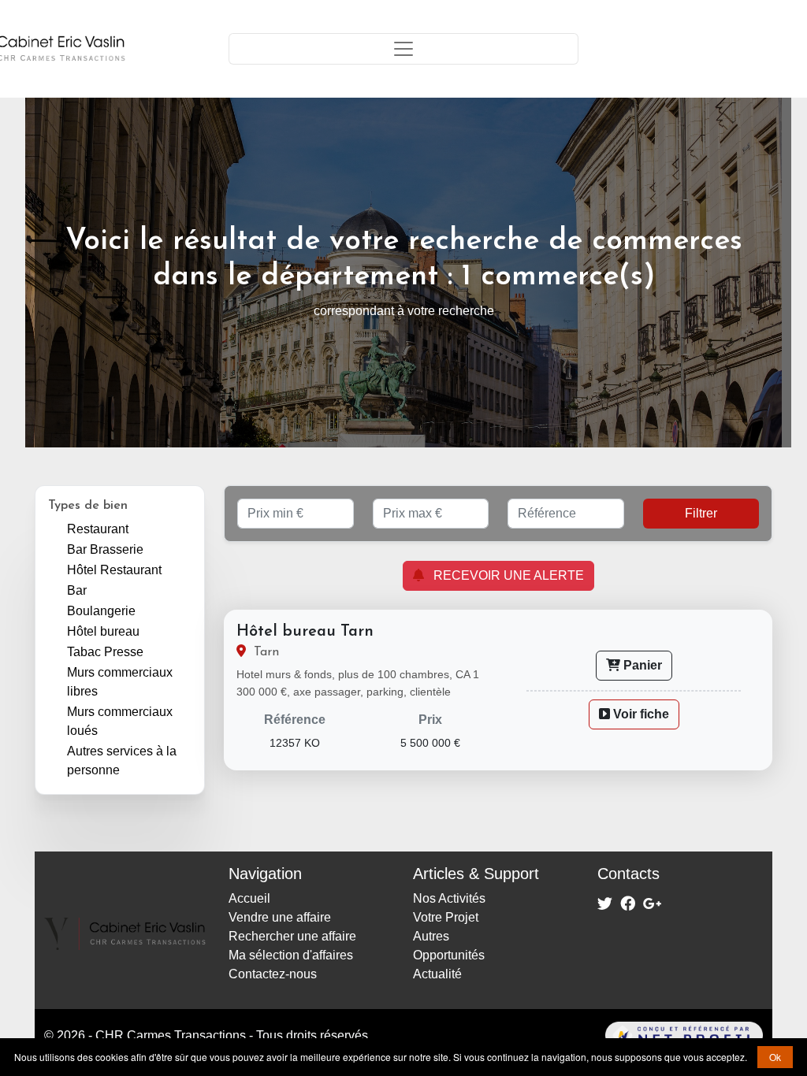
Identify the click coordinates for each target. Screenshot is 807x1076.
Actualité (437, 974)
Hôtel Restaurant (114, 570)
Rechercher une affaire (292, 936)
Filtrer (701, 513)
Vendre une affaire (280, 917)
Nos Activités (449, 898)
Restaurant (97, 529)
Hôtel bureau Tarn (305, 632)
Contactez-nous (273, 974)
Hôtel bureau (103, 631)
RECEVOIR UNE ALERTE (504, 575)
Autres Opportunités (449, 945)
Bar (77, 590)
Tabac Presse (105, 652)
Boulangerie (101, 611)
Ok (775, 1056)
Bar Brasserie (105, 549)
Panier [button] (641, 665)
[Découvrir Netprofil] (588, 1036)
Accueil (249, 898)
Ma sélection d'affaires (291, 955)
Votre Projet (445, 917)
